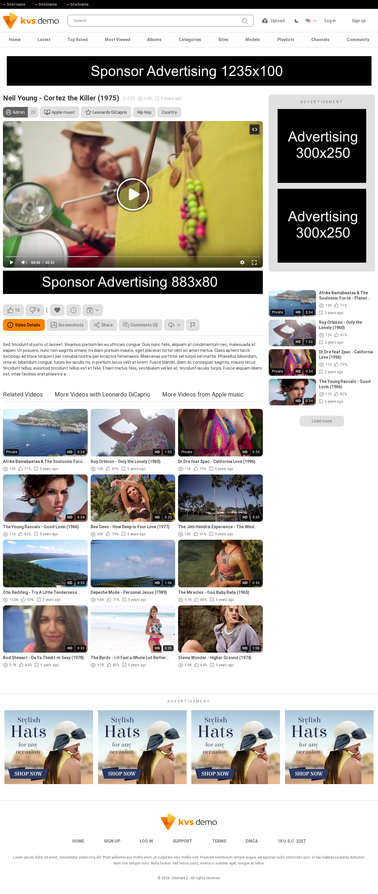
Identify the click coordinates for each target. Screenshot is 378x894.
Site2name (47, 4)
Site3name (79, 4)
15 (17, 310)
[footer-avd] (48, 747)
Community (358, 39)
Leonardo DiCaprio (110, 112)
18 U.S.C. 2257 (292, 841)
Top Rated (77, 39)
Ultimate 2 (180, 878)
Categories (190, 39)
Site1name (16, 4)
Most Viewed (117, 39)
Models (252, 39)
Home (14, 39)
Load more (322, 421)
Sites (223, 39)
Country (169, 112)
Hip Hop (144, 112)
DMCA (252, 841)
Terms (219, 841)
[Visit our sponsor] (189, 71)
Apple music (63, 112)
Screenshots (71, 325)
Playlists (285, 39)
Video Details (27, 325)
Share (107, 325)
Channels (320, 39)
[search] (245, 21)
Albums (154, 39)
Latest (44, 39)
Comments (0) (144, 325)
